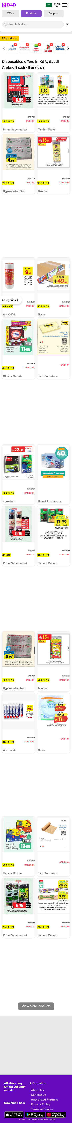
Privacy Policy (40, 1104)
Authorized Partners (44, 1099)
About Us (37, 1090)
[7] (25, 52)
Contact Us (38, 1094)
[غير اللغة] (49, 5)
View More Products (36, 1006)
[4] (37, 52)
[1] (13, 52)
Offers (10, 13)
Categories (9, 300)
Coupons (54, 13)
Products (31, 13)
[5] (61, 52)
